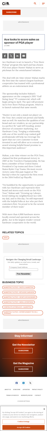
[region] (23, 418)
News (6, 237)
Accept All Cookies (23, 427)
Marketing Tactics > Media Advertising (18, 302)
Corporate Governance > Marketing (18, 307)
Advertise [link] (26, 389)
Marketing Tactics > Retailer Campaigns (19, 292)
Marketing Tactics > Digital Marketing (19, 287)
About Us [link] (8, 389)
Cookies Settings (23, 401)
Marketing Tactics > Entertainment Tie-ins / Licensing (21, 312)
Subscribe (11, 12)
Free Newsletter (23, 274)
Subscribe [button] (23, 351)
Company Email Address (18, 267)
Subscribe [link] (16, 389)
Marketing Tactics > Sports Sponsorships (20, 297)
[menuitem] (4, 55)
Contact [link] (38, 395)
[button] (43, 3)
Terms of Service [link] (12, 395)
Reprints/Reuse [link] (27, 395)
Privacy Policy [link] (37, 389)
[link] (4, 55)
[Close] (44, 409)
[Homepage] (5, 3)
